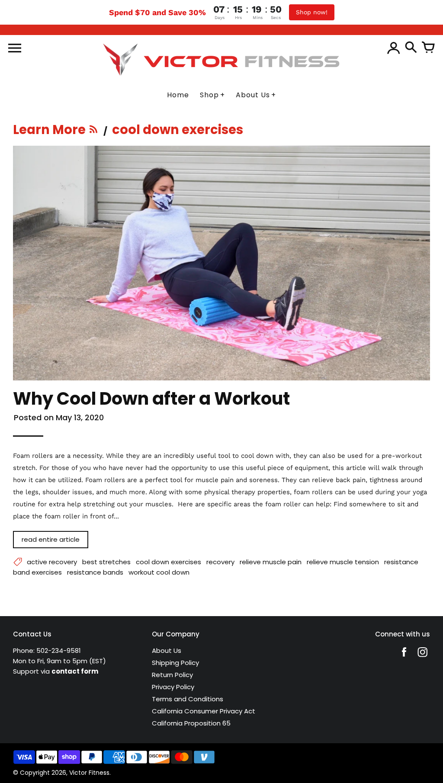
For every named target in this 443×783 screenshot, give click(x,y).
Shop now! (311, 12)
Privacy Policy (173, 686)
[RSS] (94, 132)
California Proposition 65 (191, 723)
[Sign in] (393, 48)
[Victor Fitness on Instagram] (422, 657)
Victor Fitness (89, 772)
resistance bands (95, 572)
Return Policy (172, 674)
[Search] (410, 48)
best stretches (106, 561)
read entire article (51, 539)
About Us (166, 650)
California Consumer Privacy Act (203, 711)
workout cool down (158, 572)
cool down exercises (168, 561)
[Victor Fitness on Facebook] (404, 657)
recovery (220, 561)
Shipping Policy (175, 662)
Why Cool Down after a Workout (151, 399)
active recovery (52, 561)
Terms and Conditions (187, 698)
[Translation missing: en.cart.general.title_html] (428, 48)
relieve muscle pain (271, 561)
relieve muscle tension (343, 561)
